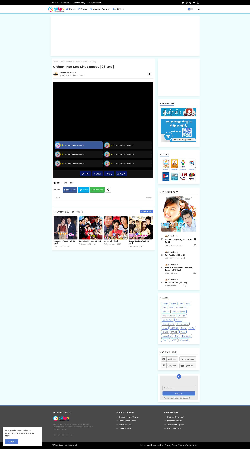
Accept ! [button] (11, 441)
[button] (198, 9)
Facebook (71, 190)
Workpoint (184, 340)
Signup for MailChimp (128, 417)
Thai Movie (186, 336)
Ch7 (164, 308)
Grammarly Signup (175, 424)
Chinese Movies (169, 316)
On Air (83, 9)
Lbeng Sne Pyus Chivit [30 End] (64, 242)
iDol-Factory (167, 320)
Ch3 (181, 304)
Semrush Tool (125, 424)
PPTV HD (174, 332)
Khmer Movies (182, 324)
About (149, 445)
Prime (183, 332)
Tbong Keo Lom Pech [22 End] (139, 242)
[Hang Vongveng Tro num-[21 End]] (178, 214)
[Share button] (108, 190)
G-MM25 (182, 316)
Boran (173, 304)
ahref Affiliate (125, 428)
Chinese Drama (179, 312)
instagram (171, 366)
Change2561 (181, 308)
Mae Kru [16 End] (111, 241)
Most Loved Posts (175, 428)
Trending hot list (174, 420)
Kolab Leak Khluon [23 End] (90, 241)
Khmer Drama (168, 324)
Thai (61, 61)
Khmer (178, 320)
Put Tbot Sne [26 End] (175, 255)
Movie (183, 328)
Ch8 (171, 308)
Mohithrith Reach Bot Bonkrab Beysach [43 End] (178, 269)
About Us (54, 2)
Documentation (94, 2)
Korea (165, 328)
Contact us (66, 2)
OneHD (165, 332)
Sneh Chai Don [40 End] (176, 283)
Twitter (85, 190)
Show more (146, 211)
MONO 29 (174, 328)
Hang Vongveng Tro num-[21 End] (180, 241)
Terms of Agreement (188, 445)
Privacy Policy (79, 2)
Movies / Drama (100, 9)
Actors (165, 304)
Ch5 (65, 183)
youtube (189, 366)
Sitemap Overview (175, 417)
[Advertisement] (125, 35)
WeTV (174, 340)
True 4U (165, 340)
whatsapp (189, 359)
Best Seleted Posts (127, 420)
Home (72, 9)
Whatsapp (98, 190)
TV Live (120, 9)
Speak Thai (167, 336)
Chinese (166, 312)
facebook (171, 359)
